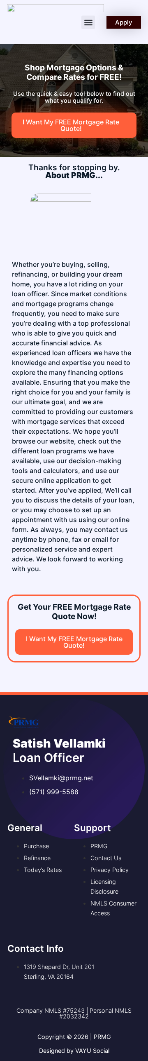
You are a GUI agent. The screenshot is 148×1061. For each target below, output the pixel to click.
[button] (88, 22)
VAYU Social (92, 1050)
